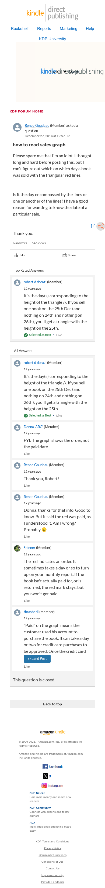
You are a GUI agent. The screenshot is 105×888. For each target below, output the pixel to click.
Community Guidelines (52, 854)
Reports (44, 28)
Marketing (68, 28)
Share (72, 255)
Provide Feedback (52, 881)
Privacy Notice (52, 848)
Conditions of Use (52, 861)
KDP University (52, 38)
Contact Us (53, 868)
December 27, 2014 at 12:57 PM (47, 136)
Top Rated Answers (29, 270)
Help (90, 28)
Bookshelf (20, 28)
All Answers (23, 351)
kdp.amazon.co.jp (52, 875)
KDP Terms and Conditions (52, 841)
